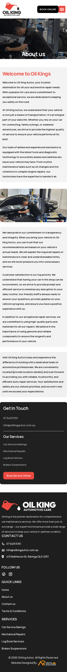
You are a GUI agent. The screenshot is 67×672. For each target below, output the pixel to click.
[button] (62, 9)
